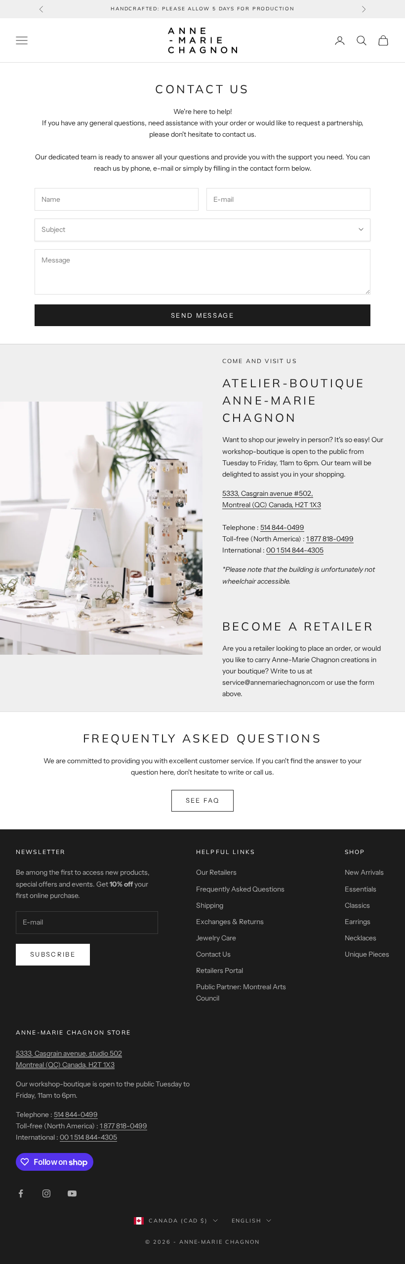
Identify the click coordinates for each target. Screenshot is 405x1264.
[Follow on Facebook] (21, 1193)
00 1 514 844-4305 (295, 550)
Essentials (360, 889)
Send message (202, 315)
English (246, 1220)
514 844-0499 (282, 527)
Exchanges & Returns (230, 921)
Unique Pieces (367, 954)
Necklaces (360, 937)
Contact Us (213, 954)
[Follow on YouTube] (72, 1193)
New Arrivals (364, 872)
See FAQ (202, 800)
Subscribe (53, 954)
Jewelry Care (216, 937)
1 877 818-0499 (330, 538)
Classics (357, 905)
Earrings (357, 921)
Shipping (209, 905)
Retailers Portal (219, 970)
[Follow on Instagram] (46, 1193)
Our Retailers (216, 872)
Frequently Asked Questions (240, 889)
